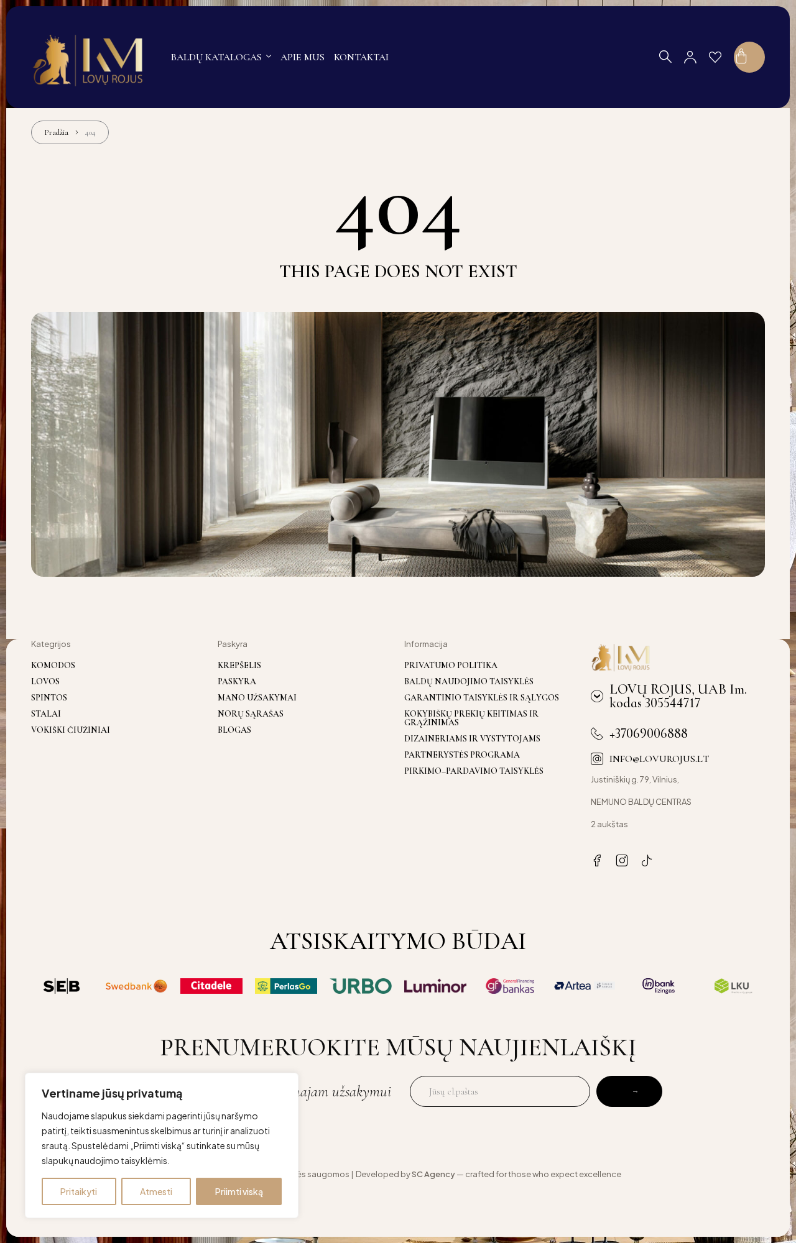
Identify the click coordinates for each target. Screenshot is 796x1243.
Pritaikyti (78, 1191)
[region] (161, 1145)
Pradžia (56, 132)
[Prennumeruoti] (629, 1091)
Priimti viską (239, 1191)
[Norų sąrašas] (715, 57)
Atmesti (156, 1191)
